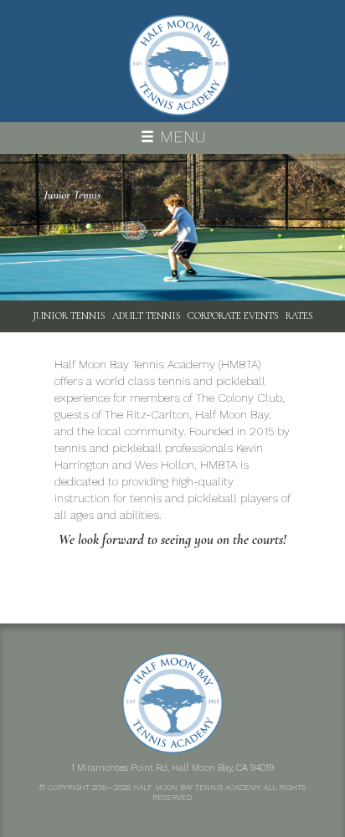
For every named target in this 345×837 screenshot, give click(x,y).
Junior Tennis (69, 315)
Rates (299, 315)
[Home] (179, 65)
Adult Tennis (146, 315)
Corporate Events (233, 315)
